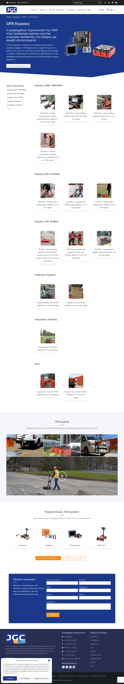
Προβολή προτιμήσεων (41, 678)
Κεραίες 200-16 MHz (15, 97)
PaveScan (23, 545)
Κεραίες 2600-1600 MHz (16, 90)
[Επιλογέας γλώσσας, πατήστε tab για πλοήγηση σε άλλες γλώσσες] (113, 10)
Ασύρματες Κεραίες (15, 105)
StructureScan (75, 545)
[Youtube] (116, 2)
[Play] (62, 476)
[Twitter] (112, 2)
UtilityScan (101, 545)
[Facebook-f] (105, 2)
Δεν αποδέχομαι (25, 678)
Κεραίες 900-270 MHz (15, 94)
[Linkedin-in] (109, 2)
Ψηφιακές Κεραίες (14, 101)
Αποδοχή (10, 678)
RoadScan (49, 545)
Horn (9, 109)
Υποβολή (53, 615)
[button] (49, 660)
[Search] (99, 2)
